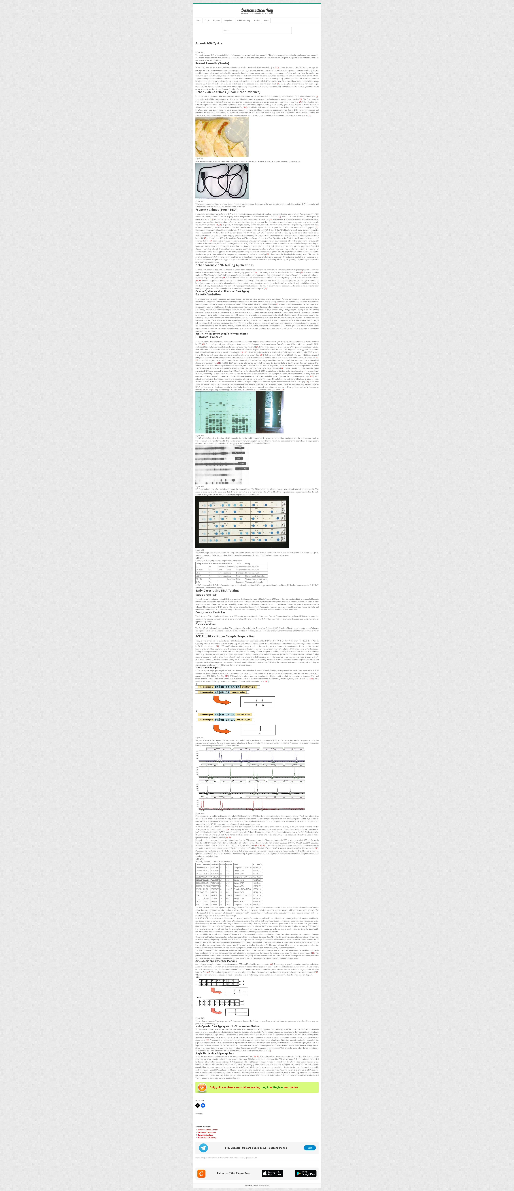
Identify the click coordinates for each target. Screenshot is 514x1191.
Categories (228, 21)
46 (207, 1040)
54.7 (226, 676)
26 (266, 289)
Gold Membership (243, 21)
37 (228, 829)
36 (218, 646)
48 (255, 1057)
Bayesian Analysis (205, 1135)
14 (271, 219)
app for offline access (257, 1185)
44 (271, 964)
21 (256, 272)
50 (258, 1057)
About (266, 21)
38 (227, 838)
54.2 (300, 102)
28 (203, 344)
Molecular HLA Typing (207, 1138)
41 (264, 846)
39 (230, 838)
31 (245, 352)
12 (279, 217)
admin (214, 1158)
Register (216, 21)
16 (220, 225)
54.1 (277, 68)
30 (242, 352)
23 (224, 278)
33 (196, 360)
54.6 (311, 376)
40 (261, 846)
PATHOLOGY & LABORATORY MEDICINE (232, 1158)
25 (200, 281)
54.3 (245, 107)
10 (301, 99)
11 (309, 115)
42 (317, 848)
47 (269, 1051)
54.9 (208, 972)
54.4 (261, 355)
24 (197, 281)
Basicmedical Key (257, 10)
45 (317, 972)
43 (313, 953)
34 (282, 368)
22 (302, 272)
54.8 (311, 679)
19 (210, 241)
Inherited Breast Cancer (208, 1130)
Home (198, 21)
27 (277, 304)
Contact (257, 21)
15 (217, 225)
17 (317, 228)
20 (268, 254)
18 (205, 238)
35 (307, 382)
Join (310, 1148)
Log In (207, 21)
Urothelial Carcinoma (207, 1132)
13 (211, 219)
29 (257, 347)
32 (317, 358)
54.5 (218, 363)
